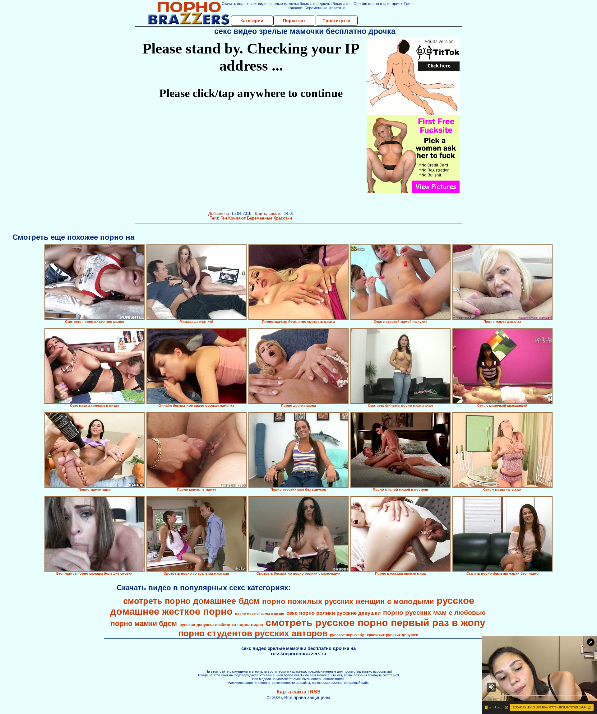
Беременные (259, 218)
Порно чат (294, 20)
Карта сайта (291, 691)
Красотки (283, 218)
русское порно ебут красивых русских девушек (374, 635)
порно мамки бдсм (144, 623)
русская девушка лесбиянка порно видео (221, 624)
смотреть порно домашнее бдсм (191, 601)
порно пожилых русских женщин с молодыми (348, 601)
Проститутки (336, 20)
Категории (251, 20)
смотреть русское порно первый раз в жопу (375, 622)
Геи (223, 218)
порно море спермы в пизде (259, 613)
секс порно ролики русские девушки (333, 613)
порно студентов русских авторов (252, 633)
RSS (315, 691)
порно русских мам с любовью (434, 612)
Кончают (237, 218)
